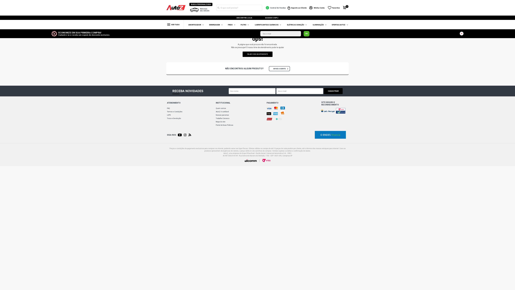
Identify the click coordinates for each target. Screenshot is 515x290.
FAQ (168, 108)
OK (306, 34)
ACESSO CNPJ (271, 18)
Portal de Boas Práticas (224, 125)
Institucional (223, 103)
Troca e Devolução (174, 118)
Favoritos (336, 8)
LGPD (169, 115)
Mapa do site (220, 122)
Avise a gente (279, 69)
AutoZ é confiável (222, 112)
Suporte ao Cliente (299, 8)
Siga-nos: (171, 135)
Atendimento (174, 103)
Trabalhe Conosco (222, 118)
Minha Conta (319, 8)
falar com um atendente (257, 54)
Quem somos (221, 108)
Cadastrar (333, 91)
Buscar (218, 7)
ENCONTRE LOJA (244, 18)
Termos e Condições (174, 112)
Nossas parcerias (222, 115)
